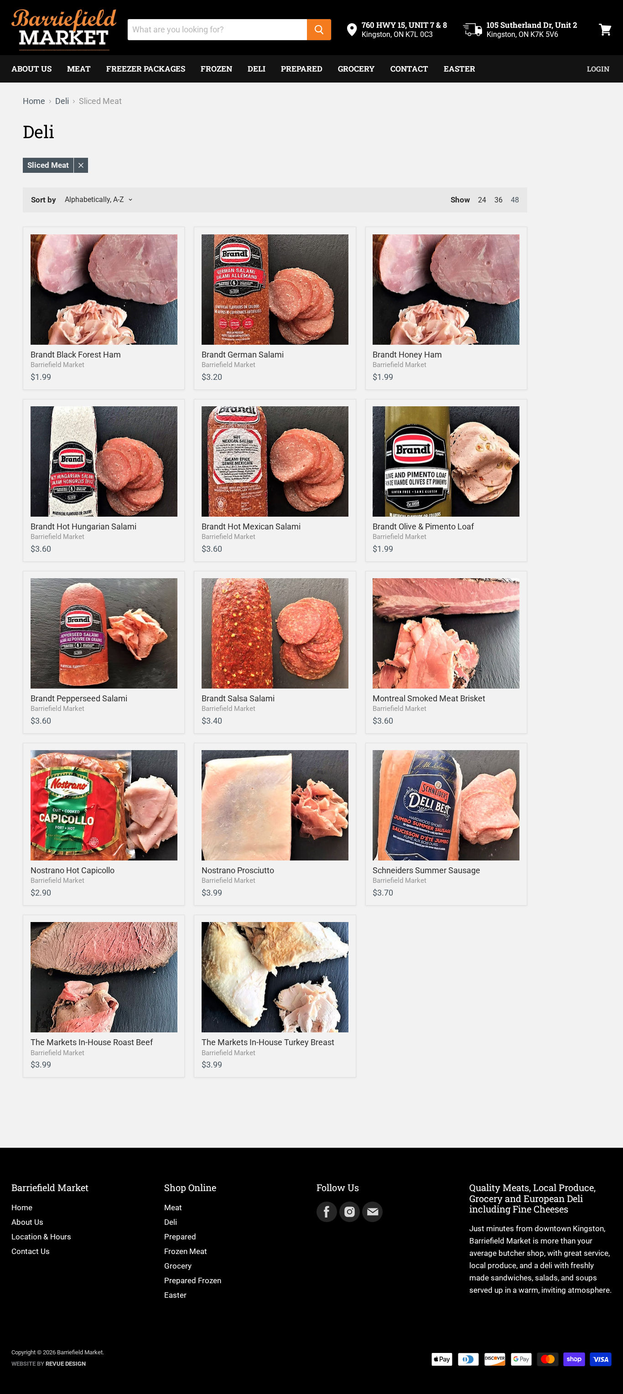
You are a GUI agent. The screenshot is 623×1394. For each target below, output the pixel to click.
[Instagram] (348, 1211)
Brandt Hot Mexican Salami (251, 526)
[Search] (319, 29)
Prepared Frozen (192, 1280)
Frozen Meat (185, 1251)
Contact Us (30, 1251)
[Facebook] (326, 1211)
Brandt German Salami (243, 354)
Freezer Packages (145, 68)
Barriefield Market (57, 365)
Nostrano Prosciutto (238, 870)
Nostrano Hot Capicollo (72, 870)
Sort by (43, 200)
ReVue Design (48, 1363)
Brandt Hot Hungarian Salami (83, 526)
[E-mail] (371, 1211)
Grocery (356, 68)
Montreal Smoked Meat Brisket (429, 698)
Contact (409, 68)
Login (598, 68)
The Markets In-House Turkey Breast (268, 1042)
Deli (256, 68)
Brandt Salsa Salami (238, 698)
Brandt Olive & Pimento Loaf (423, 526)
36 (498, 200)
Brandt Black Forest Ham (76, 354)
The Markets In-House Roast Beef (92, 1042)
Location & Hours (41, 1236)
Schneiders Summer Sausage (426, 870)
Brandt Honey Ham (407, 354)
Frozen (216, 68)
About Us (31, 68)
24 (482, 200)
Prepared (301, 68)
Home (34, 101)
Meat (79, 68)
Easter (459, 68)
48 (515, 200)
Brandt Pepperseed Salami (79, 698)
